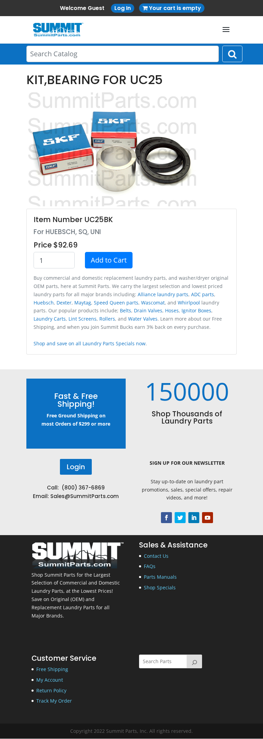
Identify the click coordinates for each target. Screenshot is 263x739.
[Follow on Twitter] (180, 517)
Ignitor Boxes (196, 310)
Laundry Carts (50, 318)
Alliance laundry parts (163, 294)
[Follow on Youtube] (207, 517)
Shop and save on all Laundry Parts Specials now (90, 343)
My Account (49, 680)
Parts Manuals (160, 577)
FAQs (149, 566)
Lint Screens (82, 318)
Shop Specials (160, 587)
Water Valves (143, 318)
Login (76, 467)
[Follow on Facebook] (166, 517)
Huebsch (44, 302)
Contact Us (156, 556)
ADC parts (202, 294)
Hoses (172, 310)
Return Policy (51, 690)
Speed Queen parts (116, 302)
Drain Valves (148, 310)
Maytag (82, 302)
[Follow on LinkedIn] (193, 517)
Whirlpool (189, 302)
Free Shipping (52, 669)
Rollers (107, 318)
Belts (125, 310)
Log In (122, 8)
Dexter (64, 302)
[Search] (194, 661)
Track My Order (54, 700)
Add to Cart (109, 260)
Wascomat (153, 302)
